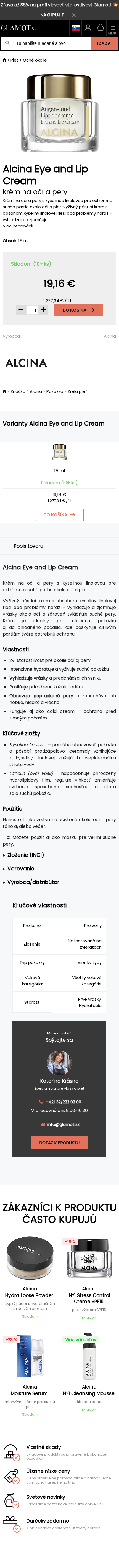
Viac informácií (18, 226)
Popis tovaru (28, 546)
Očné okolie (35, 60)
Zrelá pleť (77, 391)
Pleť (14, 60)
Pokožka (54, 391)
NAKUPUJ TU (53, 15)
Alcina (110, 336)
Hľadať (104, 43)
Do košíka (74, 310)
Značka (17, 391)
